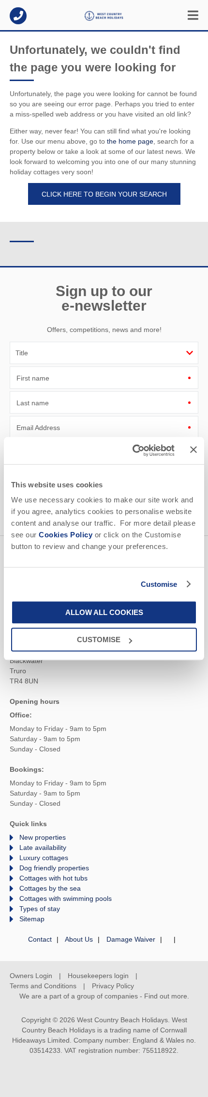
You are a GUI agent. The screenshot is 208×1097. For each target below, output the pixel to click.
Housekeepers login (98, 976)
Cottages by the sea (50, 888)
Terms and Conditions (43, 986)
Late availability (42, 847)
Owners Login (31, 976)
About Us (79, 939)
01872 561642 (18, 15)
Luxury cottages (43, 858)
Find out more (165, 996)
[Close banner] (193, 450)
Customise (159, 584)
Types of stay (39, 909)
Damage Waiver (130, 939)
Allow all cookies (104, 612)
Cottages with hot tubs (53, 878)
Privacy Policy (113, 986)
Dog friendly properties (54, 868)
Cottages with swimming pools (65, 898)
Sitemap (32, 919)
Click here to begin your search (104, 194)
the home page (130, 141)
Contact (40, 939)
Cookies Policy (65, 535)
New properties (42, 837)
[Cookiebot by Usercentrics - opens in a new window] (133, 450)
